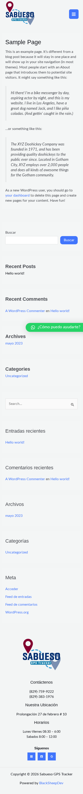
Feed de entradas (18, 597)
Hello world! (14, 273)
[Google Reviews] (52, 756)
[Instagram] (31, 756)
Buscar (10, 232)
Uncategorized (16, 376)
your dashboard (17, 195)
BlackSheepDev (51, 783)
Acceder (11, 589)
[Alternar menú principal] (74, 14)
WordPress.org (17, 612)
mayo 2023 (14, 343)
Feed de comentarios (21, 604)
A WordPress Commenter (25, 311)
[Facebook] (42, 756)
